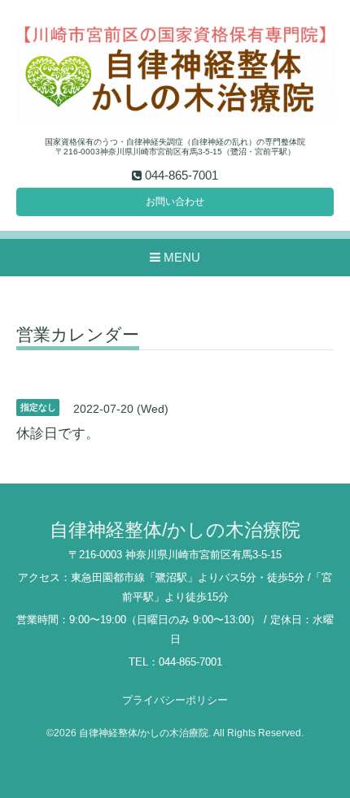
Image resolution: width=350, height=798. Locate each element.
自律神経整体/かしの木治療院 (175, 530)
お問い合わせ (175, 201)
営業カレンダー (77, 335)
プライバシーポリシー (175, 700)
